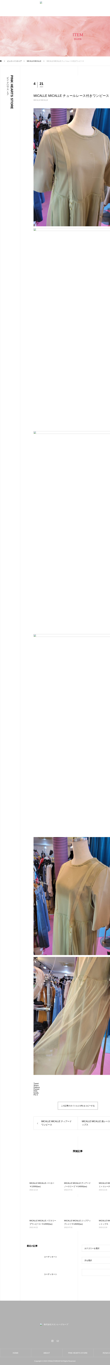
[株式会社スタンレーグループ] (55, 8)
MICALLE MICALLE (41, 100)
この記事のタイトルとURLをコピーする (78, 1106)
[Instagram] (89, 4)
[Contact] (93, 4)
